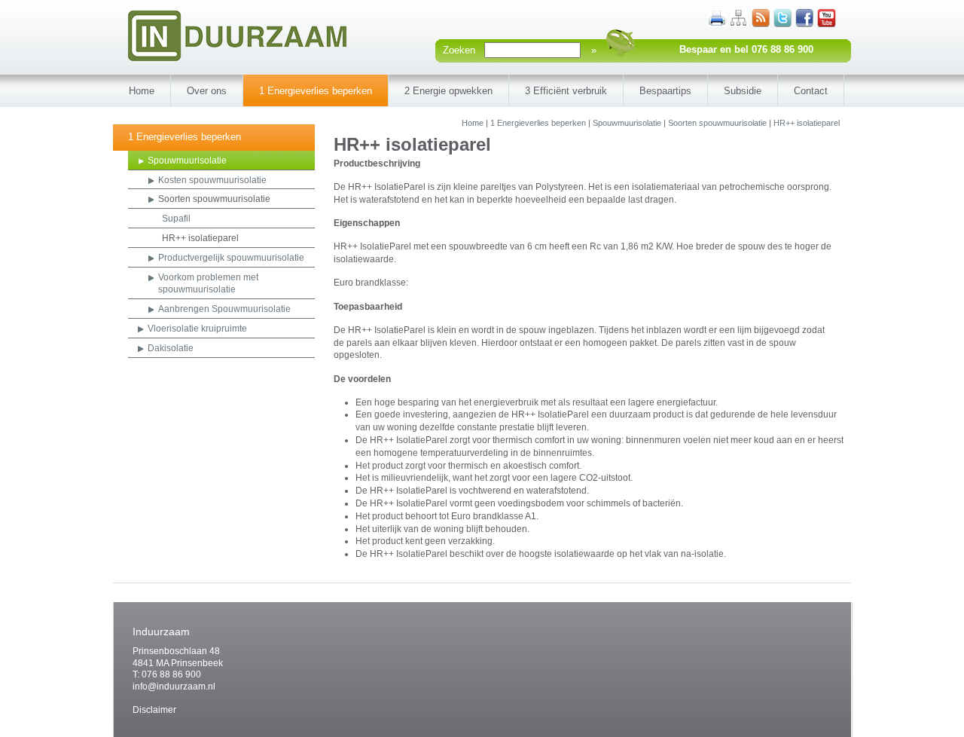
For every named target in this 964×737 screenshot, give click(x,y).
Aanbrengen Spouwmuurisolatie (224, 309)
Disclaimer (154, 710)
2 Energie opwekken (448, 90)
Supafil (176, 218)
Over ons (207, 90)
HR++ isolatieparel (806, 122)
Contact (811, 90)
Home (141, 90)
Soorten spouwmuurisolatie (717, 122)
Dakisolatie (171, 348)
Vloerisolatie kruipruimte (197, 328)
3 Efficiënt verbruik (566, 90)
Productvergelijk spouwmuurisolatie (231, 257)
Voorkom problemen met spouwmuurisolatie (208, 283)
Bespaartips (665, 90)
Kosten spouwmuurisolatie (212, 180)
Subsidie (742, 90)
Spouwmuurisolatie (627, 122)
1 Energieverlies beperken (315, 90)
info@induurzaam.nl (174, 686)
